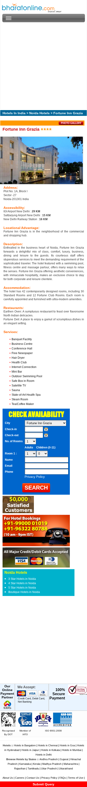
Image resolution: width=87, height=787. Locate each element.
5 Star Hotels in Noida (22, 587)
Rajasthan (20, 768)
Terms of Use (75, 777)
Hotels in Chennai (48, 745)
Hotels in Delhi (43, 754)
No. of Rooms (14, 441)
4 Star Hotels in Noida (22, 583)
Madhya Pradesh (51, 763)
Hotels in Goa (67, 745)
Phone (9, 471)
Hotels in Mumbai (71, 750)
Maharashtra (71, 763)
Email (8, 465)
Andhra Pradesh (48, 759)
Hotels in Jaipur (30, 750)
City (7, 423)
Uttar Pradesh (49, 768)
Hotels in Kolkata (50, 750)
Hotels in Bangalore (25, 745)
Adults (29, 447)
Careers (19, 777)
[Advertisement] (43, 65)
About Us (8, 777)
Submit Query (43, 784)
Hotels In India (14, 113)
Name (9, 459)
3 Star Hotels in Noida (22, 578)
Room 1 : (11, 453)
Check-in (11, 429)
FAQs (62, 777)
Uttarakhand (66, 768)
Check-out (12, 435)
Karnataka (25, 763)
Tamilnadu (33, 768)
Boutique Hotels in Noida (24, 592)
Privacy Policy (49, 777)
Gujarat (64, 759)
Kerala (36, 763)
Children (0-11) (45, 447)
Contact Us (32, 777)
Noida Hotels (39, 113)
